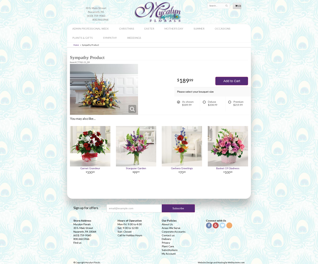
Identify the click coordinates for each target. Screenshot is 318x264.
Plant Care (168, 246)
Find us (77, 242)
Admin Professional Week (90, 28)
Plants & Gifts (82, 37)
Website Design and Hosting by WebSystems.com (221, 262)
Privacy (166, 242)
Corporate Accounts (174, 231)
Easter (149, 28)
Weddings (134, 37)
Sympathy (110, 37)
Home (76, 45)
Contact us (168, 235)
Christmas (126, 28)
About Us (167, 224)
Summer (199, 28)
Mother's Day (174, 28)
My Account (169, 253)
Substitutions (170, 250)
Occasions (222, 28)
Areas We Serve (171, 227)
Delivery (166, 238)
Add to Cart (231, 81)
